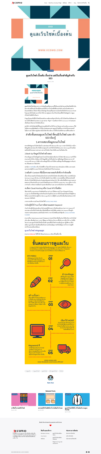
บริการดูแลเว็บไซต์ (53, 371)
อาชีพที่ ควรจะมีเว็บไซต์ (18, 408)
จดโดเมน (65, 3)
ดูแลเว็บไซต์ (50, 70)
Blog (75, 3)
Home (45, 3)
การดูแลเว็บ (28, 371)
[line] (89, 452)
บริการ (69, 3)
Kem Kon (50, 383)
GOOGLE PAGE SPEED (51, 201)
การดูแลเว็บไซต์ (36, 371)
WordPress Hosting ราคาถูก (55, 3)
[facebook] (86, 452)
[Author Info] (50, 380)
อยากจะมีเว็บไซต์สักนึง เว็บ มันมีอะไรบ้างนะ (50, 408)
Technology (14, 394)
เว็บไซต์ (61, 371)
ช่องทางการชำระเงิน (82, 3)
